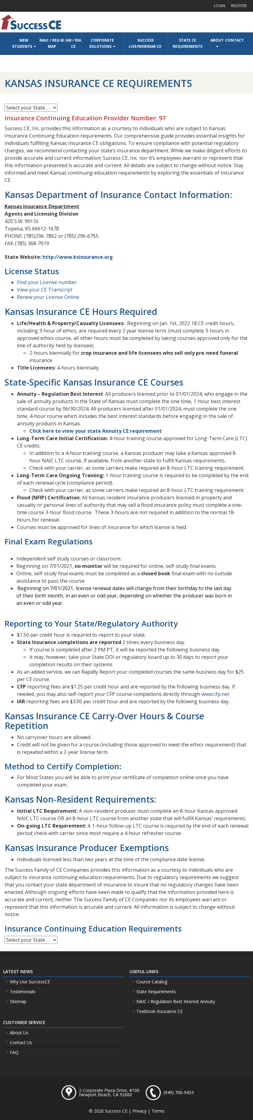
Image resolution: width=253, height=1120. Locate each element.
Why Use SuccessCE (29, 982)
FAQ (14, 1052)
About (217, 40)
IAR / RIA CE (73, 43)
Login (219, 5)
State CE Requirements (187, 43)
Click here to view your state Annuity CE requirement (95, 431)
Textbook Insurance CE (159, 1011)
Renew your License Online (48, 297)
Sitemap (17, 1001)
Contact (234, 40)
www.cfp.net (215, 694)
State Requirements (155, 991)
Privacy (139, 1111)
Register (239, 5)
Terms (157, 1111)
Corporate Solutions (101, 43)
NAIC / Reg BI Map (51, 43)
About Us (18, 1032)
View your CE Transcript (45, 289)
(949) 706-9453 (179, 1092)
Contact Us (20, 1042)
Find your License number (47, 282)
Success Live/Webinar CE (145, 43)
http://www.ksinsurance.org (78, 257)
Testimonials (22, 991)
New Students (22, 43)
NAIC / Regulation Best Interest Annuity (175, 1001)
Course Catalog (151, 982)
